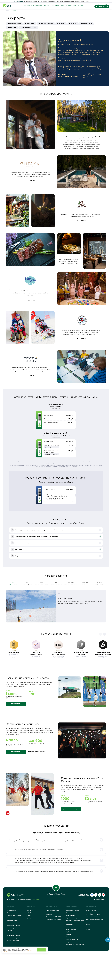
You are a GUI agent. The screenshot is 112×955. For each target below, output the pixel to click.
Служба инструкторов (72, 918)
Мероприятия (87, 23)
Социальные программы (14, 915)
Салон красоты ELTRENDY (53, 916)
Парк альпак (69, 924)
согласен (41, 950)
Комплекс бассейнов (72, 913)
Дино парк (88, 924)
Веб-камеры (19, 1)
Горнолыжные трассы (72, 939)
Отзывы (9, 933)
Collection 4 (30, 913)
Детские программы (91, 910)
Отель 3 (29, 915)
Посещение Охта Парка (13, 925)
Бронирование (31, 918)
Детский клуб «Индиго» (92, 916)
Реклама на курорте (12, 920)
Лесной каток (70, 937)
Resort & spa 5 (30, 910)
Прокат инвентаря (71, 915)
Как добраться (52, 1)
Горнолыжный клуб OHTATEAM (94, 919)
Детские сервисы (91, 906)
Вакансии (9, 918)
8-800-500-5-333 (102, 4)
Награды (62, 23)
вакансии (12, 27)
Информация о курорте (13, 935)
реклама (74, 23)
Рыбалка (68, 934)
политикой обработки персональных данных (17, 951)
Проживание (31, 906)
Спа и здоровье (51, 906)
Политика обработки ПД (14, 940)
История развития (46, 23)
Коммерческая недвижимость (15, 923)
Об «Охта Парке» (11, 910)
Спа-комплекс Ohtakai (52, 910)
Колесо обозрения (90, 927)
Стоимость (30, 23)
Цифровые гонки (71, 929)
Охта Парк (10, 906)
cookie (14, 948)
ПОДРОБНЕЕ (15, 704)
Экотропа (68, 927)
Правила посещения (29, 27)
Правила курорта (12, 928)
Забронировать (103, 6)
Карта (82, 1)
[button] (104, 634)
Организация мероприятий (32, 1)
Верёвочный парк (71, 932)
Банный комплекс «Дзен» (53, 919)
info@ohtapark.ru (100, 899)
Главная (7, 10)
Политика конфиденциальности (16, 938)
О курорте (44, 1)
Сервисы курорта (71, 906)
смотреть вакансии (71, 809)
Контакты (87, 1)
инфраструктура (15, 23)
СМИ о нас (60, 1)
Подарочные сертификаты (72, 1)
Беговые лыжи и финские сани (75, 944)
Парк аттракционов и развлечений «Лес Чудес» (92, 913)
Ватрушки (68, 942)
